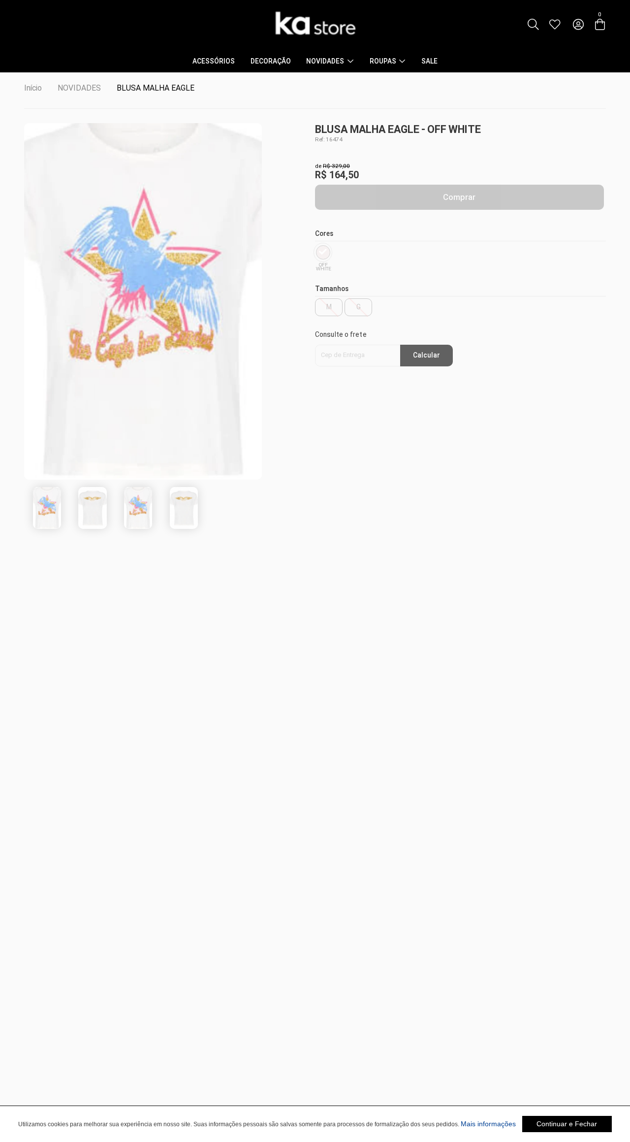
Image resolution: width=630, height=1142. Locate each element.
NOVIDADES (325, 61)
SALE (429, 61)
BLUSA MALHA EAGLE (155, 88)
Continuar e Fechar (566, 1124)
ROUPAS (383, 61)
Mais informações (488, 1124)
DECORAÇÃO (271, 61)
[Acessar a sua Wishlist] (555, 25)
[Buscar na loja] (533, 25)
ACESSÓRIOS (213, 61)
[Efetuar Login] (578, 25)
